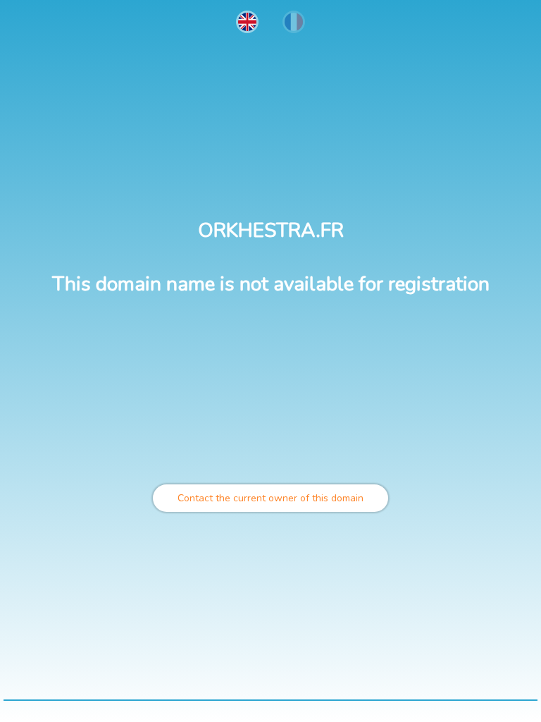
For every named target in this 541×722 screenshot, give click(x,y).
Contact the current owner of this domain (270, 498)
